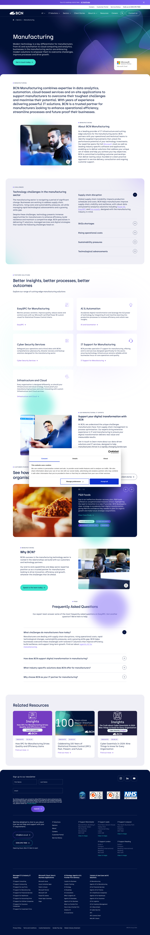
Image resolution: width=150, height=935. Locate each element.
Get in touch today (23, 62)
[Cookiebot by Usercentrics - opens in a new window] (110, 451)
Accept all (104, 481)
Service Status (116, 7)
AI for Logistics (94, 901)
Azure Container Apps (45, 884)
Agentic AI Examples (70, 898)
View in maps (83, 836)
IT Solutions (53, 13)
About (54, 828)
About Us (91, 13)
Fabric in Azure (43, 887)
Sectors (66, 13)
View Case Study (85, 515)
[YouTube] (134, 778)
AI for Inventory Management (98, 904)
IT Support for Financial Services (22, 893)
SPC (91, 912)
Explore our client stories (122, 477)
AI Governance (68, 912)
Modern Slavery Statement (72, 928)
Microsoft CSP (43, 893)
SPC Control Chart (95, 915)
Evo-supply (95, 209)
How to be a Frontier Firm (71, 907)
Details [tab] (75, 458)
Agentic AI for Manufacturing (98, 884)
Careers (91, 7)
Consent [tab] (44, 458)
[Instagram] (121, 778)
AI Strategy (67, 887)
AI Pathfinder (85, 2)
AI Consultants (68, 893)
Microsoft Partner (44, 890)
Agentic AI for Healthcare (97, 895)
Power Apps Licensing (45, 898)
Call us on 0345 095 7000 (131, 7)
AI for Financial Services (97, 887)
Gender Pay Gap (57, 928)
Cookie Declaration (44, 928)
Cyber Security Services (26, 360)
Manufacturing (29, 20)
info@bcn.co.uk (22, 835)
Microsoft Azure (43, 881)
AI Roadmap (68, 890)
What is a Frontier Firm (71, 904)
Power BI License (44, 895)
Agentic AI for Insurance (97, 898)
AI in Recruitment (95, 907)
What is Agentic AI (69, 895)
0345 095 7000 (21, 843)
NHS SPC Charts (94, 918)
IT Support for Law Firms (20, 887)
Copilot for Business (70, 881)
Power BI (121, 207)
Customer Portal (102, 7)
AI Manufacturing (95, 881)
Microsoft (107, 144)
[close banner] (144, 2)
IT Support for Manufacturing (92, 360)
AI (42, 13)
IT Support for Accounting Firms (22, 898)
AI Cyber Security (95, 910)
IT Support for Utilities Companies (23, 901)
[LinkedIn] (127, 778)
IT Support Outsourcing (20, 884)
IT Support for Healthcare (20, 895)
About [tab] (105, 458)
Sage (40, 901)
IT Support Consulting (19, 881)
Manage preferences (73, 481)
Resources (104, 13)
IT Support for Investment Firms (22, 909)
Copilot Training (69, 884)
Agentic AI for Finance (96, 890)
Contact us (133, 13)
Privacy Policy (17, 928)
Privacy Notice (31, 803)
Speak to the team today (33, 588)
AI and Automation (88, 325)
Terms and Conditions (29, 928)
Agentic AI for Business (71, 901)
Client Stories (79, 13)
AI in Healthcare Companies (98, 893)
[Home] (13, 20)
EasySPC (82, 209)
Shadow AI (67, 910)
